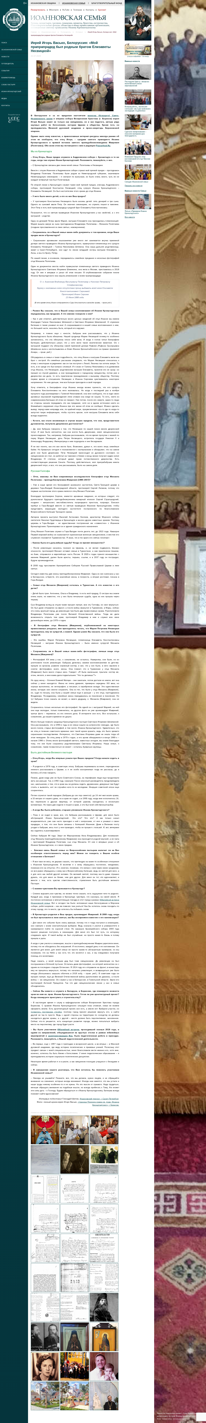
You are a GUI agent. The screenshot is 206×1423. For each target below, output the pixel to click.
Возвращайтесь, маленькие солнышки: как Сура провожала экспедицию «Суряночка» (138, 109)
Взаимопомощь (8, 77)
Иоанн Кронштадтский (11, 91)
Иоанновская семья (73, 3)
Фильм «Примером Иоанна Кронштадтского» (135, 212)
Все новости (130, 217)
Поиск (4, 43)
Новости (5, 56)
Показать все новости (133, 186)
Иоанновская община (43, 3)
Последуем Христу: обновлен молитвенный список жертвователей (137, 84)
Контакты (5, 105)
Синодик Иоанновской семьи (136, 182)
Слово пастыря (8, 84)
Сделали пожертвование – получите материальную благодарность (135, 134)
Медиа (4, 98)
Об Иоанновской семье (11, 49)
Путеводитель (7, 63)
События (5, 70)
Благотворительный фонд (107, 3)
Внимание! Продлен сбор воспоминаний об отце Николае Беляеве (137, 159)
